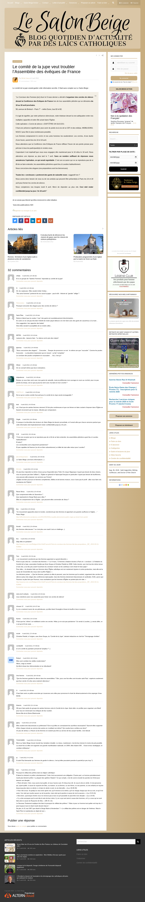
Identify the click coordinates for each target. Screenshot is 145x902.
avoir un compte (21, 826)
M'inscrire (134, 82)
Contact (45, 3)
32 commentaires (24, 81)
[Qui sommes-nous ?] (120, 485)
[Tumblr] (44, 220)
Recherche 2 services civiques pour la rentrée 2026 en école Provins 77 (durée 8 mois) (122, 401)
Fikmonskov (20, 303)
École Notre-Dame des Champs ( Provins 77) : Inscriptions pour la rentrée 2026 (123, 389)
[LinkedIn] (32, 220)
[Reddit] (38, 220)
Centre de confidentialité (121, 458)
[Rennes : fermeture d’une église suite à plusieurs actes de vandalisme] (22, 253)
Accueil (10, 3)
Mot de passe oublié (131, 73)
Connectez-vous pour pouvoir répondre (29, 281)
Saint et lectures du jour (120, 451)
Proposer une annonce (124, 416)
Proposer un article (88, 3)
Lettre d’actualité (59, 3)
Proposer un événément (124, 425)
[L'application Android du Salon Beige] (128, 485)
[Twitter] (15, 220)
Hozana (129, 253)
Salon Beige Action (31, 3)
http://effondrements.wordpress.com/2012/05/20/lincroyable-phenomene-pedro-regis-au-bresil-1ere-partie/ (52, 517)
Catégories (115, 448)
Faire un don (116, 441)
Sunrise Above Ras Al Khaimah (122, 380)
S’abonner (115, 445)
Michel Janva (25, 78)
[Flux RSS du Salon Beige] (126, 485)
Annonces (73, 3)
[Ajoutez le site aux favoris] (124, 485)
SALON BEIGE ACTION (124, 89)
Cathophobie (17, 61)
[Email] (50, 220)
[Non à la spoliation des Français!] (124, 112)
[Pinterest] (26, 220)
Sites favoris (116, 455)
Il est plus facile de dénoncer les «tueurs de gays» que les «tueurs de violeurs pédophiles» (54, 237)
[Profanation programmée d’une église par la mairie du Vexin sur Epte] (88, 253)
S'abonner (81, 858)
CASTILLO (19, 392)
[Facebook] (20, 220)
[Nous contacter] (122, 485)
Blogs (17, 3)
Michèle (18, 469)
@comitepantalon (22, 457)
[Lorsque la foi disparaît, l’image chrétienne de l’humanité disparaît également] (10, 872)
